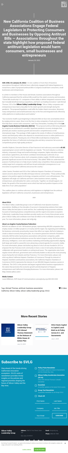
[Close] (65, 443)
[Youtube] (38, 440)
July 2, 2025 (55, 339)
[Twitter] (25, 440)
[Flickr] (43, 440)
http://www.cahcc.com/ (11, 272)
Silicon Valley (15, 291)
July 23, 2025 (21, 344)
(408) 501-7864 (54, 434)
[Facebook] (29, 440)
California (5, 291)
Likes (64, 288)
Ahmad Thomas (11, 288)
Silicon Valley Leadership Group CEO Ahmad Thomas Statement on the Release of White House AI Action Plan (24, 333)
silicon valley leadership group (32, 291)
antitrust (22, 288)
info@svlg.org (54, 430)
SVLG (47, 291)
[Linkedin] (34, 440)
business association (34, 288)
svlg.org (32, 219)
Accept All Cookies (40, 449)
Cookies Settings (26, 449)
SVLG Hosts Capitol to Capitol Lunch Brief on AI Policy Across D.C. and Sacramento (59, 330)
